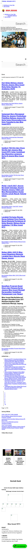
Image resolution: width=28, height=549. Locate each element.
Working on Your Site (8, 5)
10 (5, 404)
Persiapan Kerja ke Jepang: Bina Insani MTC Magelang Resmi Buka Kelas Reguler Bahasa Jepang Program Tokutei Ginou (15, 377)
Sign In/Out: (6, 6)
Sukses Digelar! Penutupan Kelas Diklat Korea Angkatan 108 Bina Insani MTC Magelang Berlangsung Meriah (14, 373)
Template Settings (12, 15)
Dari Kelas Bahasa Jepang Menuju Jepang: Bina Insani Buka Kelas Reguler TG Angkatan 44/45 (13, 86)
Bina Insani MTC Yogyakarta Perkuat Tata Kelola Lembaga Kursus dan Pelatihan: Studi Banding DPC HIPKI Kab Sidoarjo (15, 360)
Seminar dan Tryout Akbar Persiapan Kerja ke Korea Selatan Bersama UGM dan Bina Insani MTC (15, 364)
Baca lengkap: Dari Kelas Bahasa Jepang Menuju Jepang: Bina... (12, 104)
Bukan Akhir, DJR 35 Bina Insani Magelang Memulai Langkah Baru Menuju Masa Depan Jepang (13, 255)
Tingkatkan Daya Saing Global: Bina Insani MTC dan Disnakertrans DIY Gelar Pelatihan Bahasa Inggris (15, 388)
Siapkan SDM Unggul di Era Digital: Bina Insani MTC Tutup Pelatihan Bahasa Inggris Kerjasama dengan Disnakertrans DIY (15, 368)
